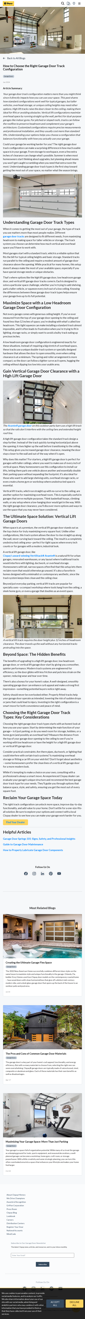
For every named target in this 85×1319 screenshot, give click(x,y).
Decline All (74, 1303)
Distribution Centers (15, 1223)
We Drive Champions (16, 1198)
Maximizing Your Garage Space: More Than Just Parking (37, 1141)
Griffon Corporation (15, 1205)
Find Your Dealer (15, 822)
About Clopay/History (16, 1195)
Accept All (55, 1303)
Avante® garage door (20, 425)
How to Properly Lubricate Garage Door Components (33, 850)
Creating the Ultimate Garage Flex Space (29, 962)
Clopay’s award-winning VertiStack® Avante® (29, 555)
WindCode (11, 1234)
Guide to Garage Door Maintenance (23, 844)
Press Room (12, 1209)
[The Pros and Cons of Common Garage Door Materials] (42, 1027)
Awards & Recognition (16, 1202)
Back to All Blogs (16, 58)
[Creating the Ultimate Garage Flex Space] (42, 936)
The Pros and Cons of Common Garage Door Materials (36, 1053)
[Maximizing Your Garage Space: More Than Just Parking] (42, 1115)
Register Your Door (15, 1227)
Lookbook (11, 1216)
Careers (10, 1220)
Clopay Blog (12, 1212)
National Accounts (15, 1230)
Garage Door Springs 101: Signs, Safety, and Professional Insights (39, 838)
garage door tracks (13, 236)
